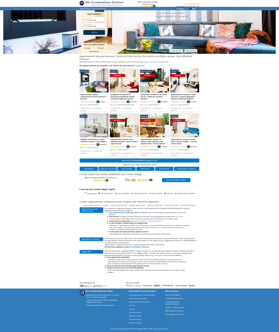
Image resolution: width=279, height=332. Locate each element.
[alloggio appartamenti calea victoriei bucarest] (126, 169)
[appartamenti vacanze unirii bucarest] (145, 169)
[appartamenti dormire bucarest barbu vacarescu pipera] (186, 169)
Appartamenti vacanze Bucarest (93, 9)
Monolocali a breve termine (138, 298)
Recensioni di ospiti (135, 316)
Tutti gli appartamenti (94, 44)
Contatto (132, 309)
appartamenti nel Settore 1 (139, 221)
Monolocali (94, 51)
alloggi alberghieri (156, 255)
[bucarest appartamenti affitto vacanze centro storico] (89, 169)
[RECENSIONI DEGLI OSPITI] (148, 4)
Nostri (128, 212)
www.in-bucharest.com (160, 329)
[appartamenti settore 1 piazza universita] (108, 169)
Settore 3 (159, 221)
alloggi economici (157, 227)
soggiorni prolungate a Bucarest (136, 247)
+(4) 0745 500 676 (178, 307)
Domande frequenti (135, 312)
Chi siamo (132, 305)
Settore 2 (152, 221)
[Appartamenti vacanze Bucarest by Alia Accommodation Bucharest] (104, 3)
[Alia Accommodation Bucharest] (82, 5)
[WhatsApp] (167, 311)
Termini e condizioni (135, 323)
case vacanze (179, 217)
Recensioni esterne (135, 319)
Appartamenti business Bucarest (139, 302)
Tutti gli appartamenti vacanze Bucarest (142, 295)
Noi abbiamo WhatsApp (176, 311)
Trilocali (100, 48)
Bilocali (87, 48)
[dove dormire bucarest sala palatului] (164, 169)
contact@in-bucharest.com (187, 6)
